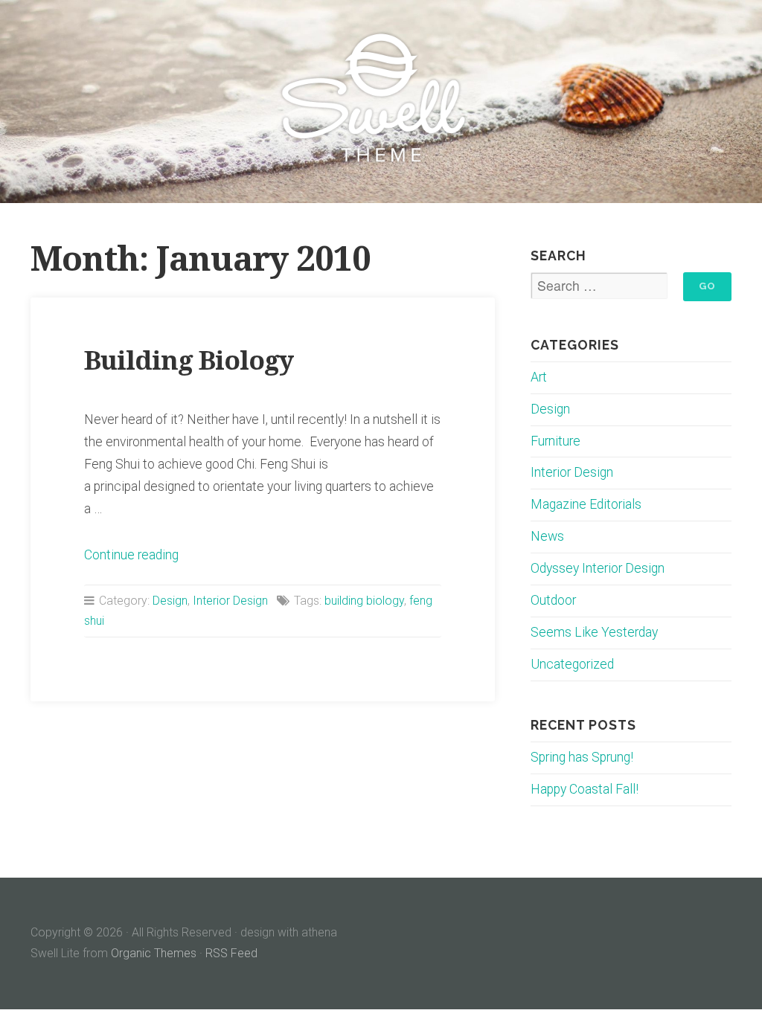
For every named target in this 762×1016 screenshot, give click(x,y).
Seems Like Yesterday (594, 632)
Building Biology (188, 360)
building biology (364, 601)
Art (539, 377)
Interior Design (230, 601)
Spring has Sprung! (582, 757)
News (547, 536)
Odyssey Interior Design (598, 568)
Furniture (555, 441)
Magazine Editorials (586, 504)
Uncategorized (572, 664)
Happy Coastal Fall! (584, 789)
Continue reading (131, 554)
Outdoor (553, 600)
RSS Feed (231, 953)
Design (170, 601)
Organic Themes (153, 953)
